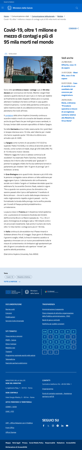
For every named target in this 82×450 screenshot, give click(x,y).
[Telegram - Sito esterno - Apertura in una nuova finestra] (57, 425)
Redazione (60, 442)
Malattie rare (10, 347)
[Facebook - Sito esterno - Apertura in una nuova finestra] (43, 425)
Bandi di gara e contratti (51, 320)
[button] (77, 8)
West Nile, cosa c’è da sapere (70, 75)
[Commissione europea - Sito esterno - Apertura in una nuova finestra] (13, 292)
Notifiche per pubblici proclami (53, 323)
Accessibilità (70, 442)
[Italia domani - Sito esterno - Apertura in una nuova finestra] (52, 292)
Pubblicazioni (10, 317)
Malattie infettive (23, 277)
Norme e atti (10, 309)
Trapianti (9, 351)
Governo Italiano (9, 2)
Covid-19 (9, 277)
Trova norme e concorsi (14, 336)
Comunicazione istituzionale (43, 16)
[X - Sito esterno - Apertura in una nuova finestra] (48, 425)
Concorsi (9, 313)
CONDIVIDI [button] (73, 28)
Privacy (24, 442)
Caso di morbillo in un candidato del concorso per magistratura (69, 89)
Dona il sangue (11, 344)
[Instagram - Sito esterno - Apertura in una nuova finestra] (53, 425)
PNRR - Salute (11, 340)
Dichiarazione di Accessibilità (16, 447)
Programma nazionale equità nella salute (20, 355)
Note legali (16, 442)
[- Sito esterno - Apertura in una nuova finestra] (67, 425)
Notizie (60, 16)
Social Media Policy (36, 442)
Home (6, 16)
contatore (9, 115)
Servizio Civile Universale (15, 320)
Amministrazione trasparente (53, 309)
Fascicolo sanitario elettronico (16, 363)
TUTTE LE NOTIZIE (10, 281)
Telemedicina (10, 359)
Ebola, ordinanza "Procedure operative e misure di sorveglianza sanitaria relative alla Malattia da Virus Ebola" (69, 111)
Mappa (8, 442)
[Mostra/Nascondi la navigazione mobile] (2, 7)
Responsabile (50, 442)
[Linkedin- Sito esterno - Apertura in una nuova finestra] (62, 425)
